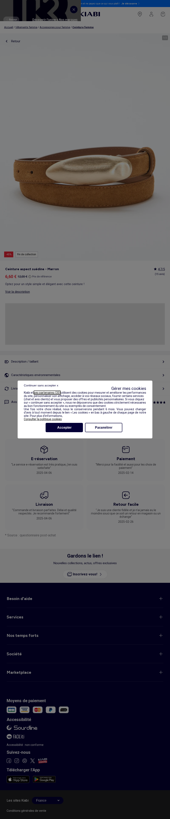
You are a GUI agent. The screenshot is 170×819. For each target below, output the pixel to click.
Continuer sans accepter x (41, 385)
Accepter (64, 427)
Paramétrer (103, 427)
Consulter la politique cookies (43, 419)
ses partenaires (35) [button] (47, 392)
